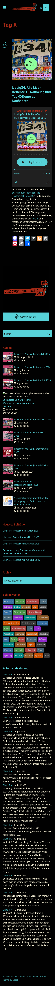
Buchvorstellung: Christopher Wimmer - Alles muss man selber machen (19, 403)
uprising (38, 655)
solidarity (19, 650)
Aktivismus (8, 601)
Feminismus (30, 617)
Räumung (8, 650)
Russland (41, 644)
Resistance (20, 644)
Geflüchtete (43, 617)
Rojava (31, 644)
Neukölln (43, 634)
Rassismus (31, 639)
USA (47, 655)
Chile (35, 607)
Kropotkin (8, 634)
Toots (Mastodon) (17, 668)
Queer (21, 639)
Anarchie (20, 601)
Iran (30, 628)
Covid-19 (7, 612)
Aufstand (8, 607)
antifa (43, 601)
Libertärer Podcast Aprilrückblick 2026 (32, 419)
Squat (40, 650)
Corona (43, 607)
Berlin (17, 607)
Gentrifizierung (28, 623)
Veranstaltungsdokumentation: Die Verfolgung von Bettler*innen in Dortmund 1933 (31, 501)
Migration (19, 634)
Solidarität (31, 650)
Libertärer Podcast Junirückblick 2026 (32, 367)
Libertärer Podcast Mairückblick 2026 (32, 380)
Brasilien (26, 607)
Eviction (7, 617)
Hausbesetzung (18, 628)
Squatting (8, 655)
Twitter (34, 218)
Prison (14, 639)
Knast (37, 628)
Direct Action (20, 612)
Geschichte (42, 623)
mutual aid (32, 634)
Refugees (42, 639)
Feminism (18, 617)
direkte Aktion (34, 612)
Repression (8, 644)
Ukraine (29, 655)
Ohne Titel (8, 674)
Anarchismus (32, 601)
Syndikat (19, 655)
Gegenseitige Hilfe (11, 623)
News (6, 639)
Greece (6, 628)
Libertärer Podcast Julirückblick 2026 (32, 353)
